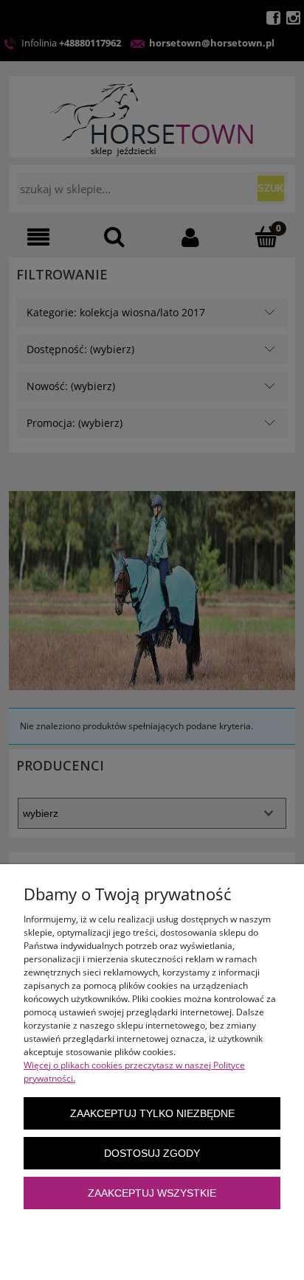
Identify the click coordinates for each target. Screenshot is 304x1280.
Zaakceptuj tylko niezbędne (152, 1113)
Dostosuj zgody (152, 1153)
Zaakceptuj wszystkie (152, 1193)
